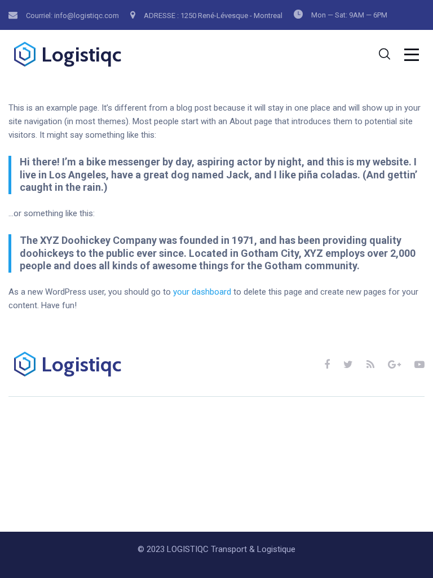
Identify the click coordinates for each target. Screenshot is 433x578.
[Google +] (394, 364)
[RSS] (370, 364)
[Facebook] (327, 364)
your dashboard (202, 292)
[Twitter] (348, 364)
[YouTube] (419, 364)
